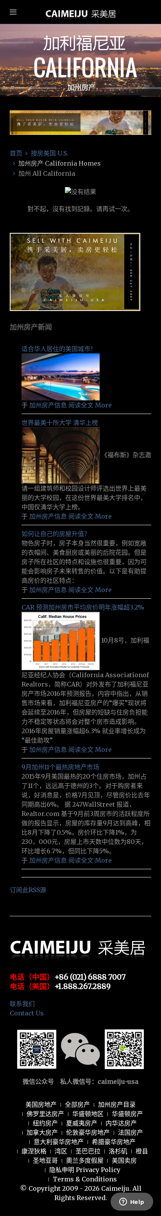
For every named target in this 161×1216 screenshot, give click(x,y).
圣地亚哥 (45, 1160)
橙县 (142, 1151)
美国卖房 (124, 1160)
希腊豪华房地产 (114, 1142)
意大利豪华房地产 (59, 1142)
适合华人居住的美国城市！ (59, 349)
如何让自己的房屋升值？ (55, 534)
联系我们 (22, 1004)
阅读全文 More (90, 405)
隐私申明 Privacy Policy (84, 1170)
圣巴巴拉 (87, 1151)
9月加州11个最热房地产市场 (60, 767)
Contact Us (27, 1013)
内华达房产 (121, 1123)
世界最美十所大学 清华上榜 (59, 422)
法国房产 (130, 1132)
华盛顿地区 (88, 1114)
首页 (16, 153)
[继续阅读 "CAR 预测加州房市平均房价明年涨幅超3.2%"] (61, 641)
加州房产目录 (117, 1104)
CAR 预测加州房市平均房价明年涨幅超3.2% (82, 607)
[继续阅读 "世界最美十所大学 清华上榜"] (61, 455)
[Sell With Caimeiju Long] (80, 122)
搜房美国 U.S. (49, 153)
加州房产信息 (48, 405)
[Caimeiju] (80, 36)
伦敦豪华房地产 (88, 1132)
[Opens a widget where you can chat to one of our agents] (131, 1202)
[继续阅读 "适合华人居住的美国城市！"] (60, 376)
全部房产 (77, 1104)
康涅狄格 (34, 1151)
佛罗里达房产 (45, 1114)
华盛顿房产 (127, 1114)
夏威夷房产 (81, 1123)
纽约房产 (45, 1123)
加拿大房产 (42, 1132)
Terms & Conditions (85, 1179)
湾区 (61, 1151)
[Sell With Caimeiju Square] (75, 271)
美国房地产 (41, 1104)
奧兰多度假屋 (85, 1160)
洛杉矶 (118, 1151)
